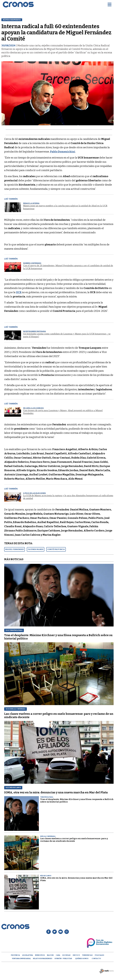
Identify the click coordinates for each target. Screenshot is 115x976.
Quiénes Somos (81, 958)
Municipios (40, 955)
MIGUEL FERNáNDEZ (14, 549)
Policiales (99, 955)
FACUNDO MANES (35, 549)
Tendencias (87, 955)
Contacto (96, 958)
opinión (58, 958)
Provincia (15, 955)
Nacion (50, 955)
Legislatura (27, 955)
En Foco (76, 955)
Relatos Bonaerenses (42, 958)
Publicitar (67, 958)
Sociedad (66, 955)
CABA (58, 955)
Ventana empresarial (21, 958)
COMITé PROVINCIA (56, 549)
